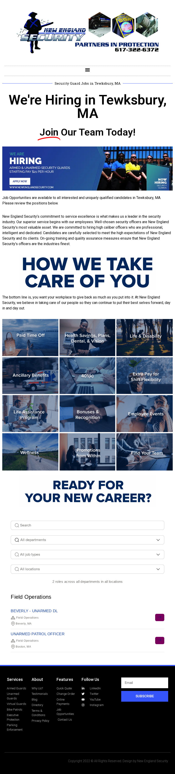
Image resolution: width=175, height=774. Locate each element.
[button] (87, 69)
